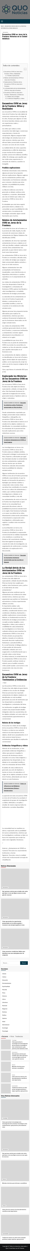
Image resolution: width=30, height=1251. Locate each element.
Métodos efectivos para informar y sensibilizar (14, 1183)
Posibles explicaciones (13, 75)
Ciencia (4, 973)
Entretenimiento (6, 983)
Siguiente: (15, 858)
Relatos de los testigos (13, 96)
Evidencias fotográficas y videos (15, 98)
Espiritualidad (6, 986)
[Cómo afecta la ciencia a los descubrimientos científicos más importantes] (6, 1077)
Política (4, 1015)
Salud (3, 1021)
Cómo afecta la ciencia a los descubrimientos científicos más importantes (19, 1078)
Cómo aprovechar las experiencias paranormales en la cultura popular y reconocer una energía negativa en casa (13, 923)
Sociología (5, 1028)
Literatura (5, 1002)
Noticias (4, 1012)
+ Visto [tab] (11, 1036)
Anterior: (14, 851)
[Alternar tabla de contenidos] (24, 69)
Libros (4, 999)
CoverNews (12, 1248)
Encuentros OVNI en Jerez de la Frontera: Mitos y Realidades (13, 72)
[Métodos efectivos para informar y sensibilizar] (6, 1066)
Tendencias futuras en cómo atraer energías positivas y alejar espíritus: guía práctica (20, 1089)
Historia (4, 996)
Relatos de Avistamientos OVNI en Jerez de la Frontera (14, 79)
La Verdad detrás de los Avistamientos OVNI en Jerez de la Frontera (15, 89)
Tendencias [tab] (19, 1036)
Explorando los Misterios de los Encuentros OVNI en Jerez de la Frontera (13, 84)
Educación (5, 980)
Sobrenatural (5, 32)
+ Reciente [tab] (4, 1036)
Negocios (4, 1008)
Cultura (4, 977)
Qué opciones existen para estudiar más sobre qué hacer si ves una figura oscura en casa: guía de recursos (15, 893)
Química (4, 1018)
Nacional (4, 1005)
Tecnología (5, 1031)
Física (3, 993)
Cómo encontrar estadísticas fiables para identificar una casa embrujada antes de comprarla (13, 953)
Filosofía (4, 989)
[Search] (27, 21)
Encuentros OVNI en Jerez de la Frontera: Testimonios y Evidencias (14, 93)
